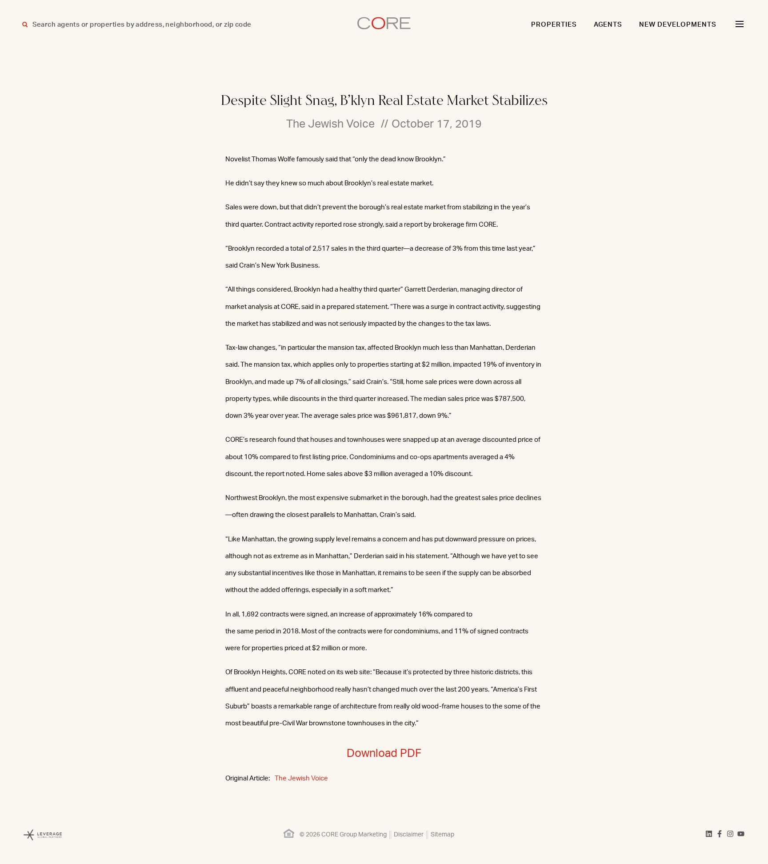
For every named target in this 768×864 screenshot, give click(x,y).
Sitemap (442, 835)
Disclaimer (409, 835)
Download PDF (384, 753)
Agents (608, 24)
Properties (554, 24)
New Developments (677, 24)
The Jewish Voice (301, 778)
